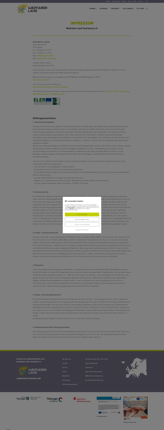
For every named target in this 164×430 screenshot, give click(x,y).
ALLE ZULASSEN (82, 214)
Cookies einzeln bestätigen (82, 224)
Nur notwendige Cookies (82, 219)
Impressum (85, 229)
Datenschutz (79, 229)
